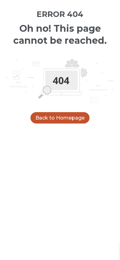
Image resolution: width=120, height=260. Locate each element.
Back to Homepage (60, 118)
